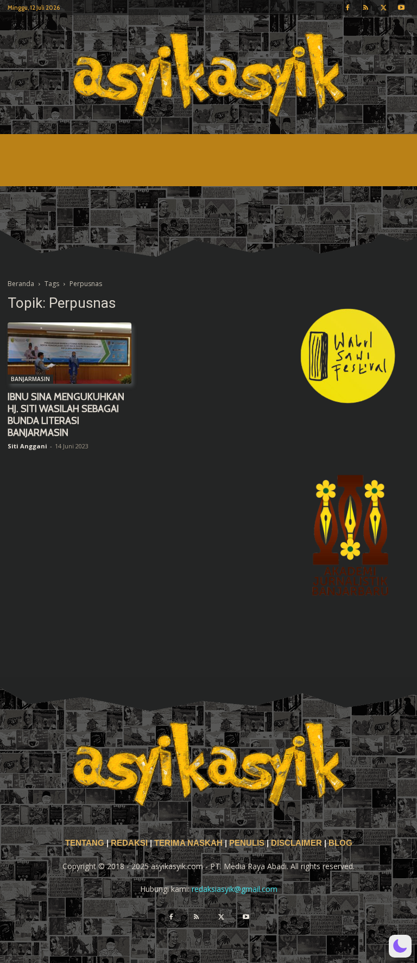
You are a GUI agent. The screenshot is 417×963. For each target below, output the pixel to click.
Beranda (21, 283)
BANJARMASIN (30, 379)
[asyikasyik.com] (208, 74)
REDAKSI (129, 843)
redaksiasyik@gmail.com (234, 889)
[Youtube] (401, 7)
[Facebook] (347, 7)
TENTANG (85, 843)
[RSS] (365, 7)
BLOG (340, 843)
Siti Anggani (27, 446)
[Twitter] (383, 7)
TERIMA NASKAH (189, 843)
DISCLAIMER (296, 843)
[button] (400, 946)
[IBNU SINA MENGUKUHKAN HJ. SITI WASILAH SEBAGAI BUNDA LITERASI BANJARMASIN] (69, 353)
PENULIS (248, 843)
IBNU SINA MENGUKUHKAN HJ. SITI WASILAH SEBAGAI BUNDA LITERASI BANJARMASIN (66, 415)
